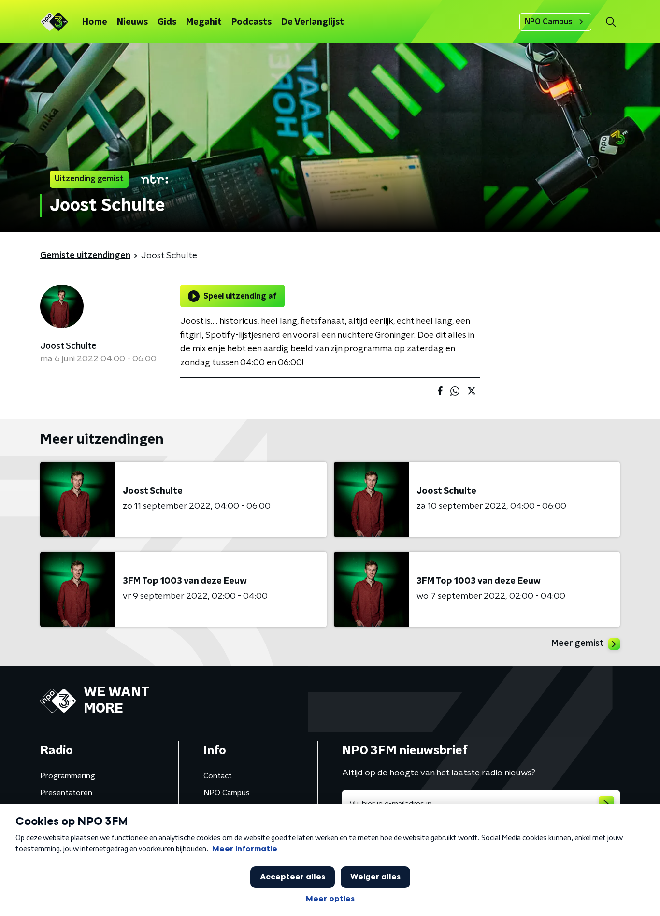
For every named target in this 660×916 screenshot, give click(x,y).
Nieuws (132, 22)
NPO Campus (549, 22)
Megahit (204, 22)
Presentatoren (66, 793)
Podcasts (251, 22)
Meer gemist (577, 643)
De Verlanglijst (312, 22)
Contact (217, 776)
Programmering (67, 776)
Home (94, 22)
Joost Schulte (68, 346)
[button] (610, 22)
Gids (167, 22)
